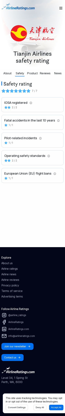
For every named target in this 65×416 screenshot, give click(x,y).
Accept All (56, 407)
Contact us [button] (10, 357)
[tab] (7, 73)
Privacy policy (10, 285)
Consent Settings (17, 407)
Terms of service (12, 291)
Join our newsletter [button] (15, 346)
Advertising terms (12, 296)
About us (7, 263)
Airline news (8, 274)
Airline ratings (9, 268)
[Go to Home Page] (18, 8)
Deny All (40, 407)
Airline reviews (10, 279)
